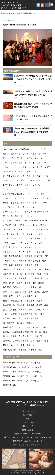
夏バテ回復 (29, 274)
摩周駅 (45, 292)
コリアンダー (19, 180)
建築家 (41, 283)
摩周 (30, 292)
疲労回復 (7, 318)
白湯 (26, 318)
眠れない (21, 323)
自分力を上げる (25, 336)
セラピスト (45, 198)
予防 (46, 256)
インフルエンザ (39, 163)
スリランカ (20, 198)
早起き (39, 301)
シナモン (7, 189)
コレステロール (33, 180)
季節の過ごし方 (41, 278)
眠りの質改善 (9, 323)
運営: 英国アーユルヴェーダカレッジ (27, 441)
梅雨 (46, 305)
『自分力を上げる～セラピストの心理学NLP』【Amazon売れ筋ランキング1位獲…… (32, 131)
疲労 (42, 314)
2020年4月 (7, 380)
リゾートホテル (10, 247)
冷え (28, 269)
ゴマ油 (20, 185)
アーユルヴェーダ (11, 158)
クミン (35, 171)
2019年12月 (8, 385)
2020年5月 (34, 376)
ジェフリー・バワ (20, 189)
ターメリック (28, 207)
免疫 (36, 265)
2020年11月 (8, 371)
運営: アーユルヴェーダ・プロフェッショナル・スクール (27, 437)
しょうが (41, 149)
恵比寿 (33, 287)
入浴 (19, 269)
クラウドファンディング (14, 176)
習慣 (45, 332)
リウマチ (28, 243)
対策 (5, 283)
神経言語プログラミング (14, 327)
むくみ (25, 154)
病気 (15, 318)
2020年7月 (21, 376)
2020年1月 (34, 380)
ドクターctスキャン (11, 220)
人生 (15, 260)
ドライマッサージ (30, 220)
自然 (32, 341)
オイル (14, 167)
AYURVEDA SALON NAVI (11, 4)
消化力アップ (42, 309)
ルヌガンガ (20, 252)
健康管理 (19, 265)
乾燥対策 (38, 256)
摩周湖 (37, 292)
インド (27, 163)
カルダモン (8, 171)
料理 (5, 296)
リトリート (39, 247)
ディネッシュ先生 (11, 216)
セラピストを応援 (11, 202)
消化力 (31, 309)
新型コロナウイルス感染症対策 (22, 296)
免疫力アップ (9, 269)
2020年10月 (23, 371)
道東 (23, 345)
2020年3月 (21, 380)
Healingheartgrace (10, 149)
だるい (6, 154)
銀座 (28, 345)
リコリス (38, 243)
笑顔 (44, 327)
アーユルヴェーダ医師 (13, 163)
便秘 (5, 265)
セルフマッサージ (40, 202)
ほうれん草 (16, 154)
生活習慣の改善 (25, 314)
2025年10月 (35, 363)
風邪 (34, 345)
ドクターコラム (27, 422)
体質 (44, 260)
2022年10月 (8, 367)
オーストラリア (43, 167)
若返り (6, 345)
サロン (27, 185)
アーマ (45, 154)
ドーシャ (44, 220)
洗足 (5, 309)
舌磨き (39, 341)
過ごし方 (15, 345)
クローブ (30, 176)
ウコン (6, 167)
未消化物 (30, 305)
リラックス (8, 252)
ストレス (30, 194)
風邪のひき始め (10, 350)
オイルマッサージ (26, 167)
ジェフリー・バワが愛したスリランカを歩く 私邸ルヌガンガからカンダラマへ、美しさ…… (33, 79)
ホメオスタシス (10, 238)
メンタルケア (36, 238)
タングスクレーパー (12, 207)
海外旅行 (23, 309)
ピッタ (6, 234)
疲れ (36, 314)
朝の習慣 (21, 305)
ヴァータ (30, 252)
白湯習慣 (34, 318)
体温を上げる (34, 260)
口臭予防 (7, 274)
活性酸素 (13, 309)
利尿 (34, 269)
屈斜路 (20, 283)
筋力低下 (7, 332)
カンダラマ (20, 171)
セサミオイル (32, 198)
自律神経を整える (20, 341)
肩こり (6, 336)
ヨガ (46, 238)
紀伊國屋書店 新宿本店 (23, 332)
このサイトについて (27, 411)
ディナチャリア (41, 211)
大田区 (39, 274)
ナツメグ (7, 225)
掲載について (27, 426)
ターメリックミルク (12, 211)
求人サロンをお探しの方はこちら (27, 445)
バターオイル (9, 229)
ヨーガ (20, 243)
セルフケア (25, 202)
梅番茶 (39, 305)
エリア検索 (27, 415)
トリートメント (27, 216)
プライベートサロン (35, 234)
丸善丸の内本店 (16, 256)
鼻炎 (40, 350)
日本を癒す (29, 301)
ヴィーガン (41, 252)
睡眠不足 (30, 323)
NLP (33, 149)
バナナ (20, 229)
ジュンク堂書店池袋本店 (14, 194)
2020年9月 (36, 371)
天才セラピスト (10, 278)
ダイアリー (27, 211)
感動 (40, 287)
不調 (5, 256)
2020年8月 (7, 376)
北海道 (47, 269)
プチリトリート (18, 234)
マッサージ (23, 238)
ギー (28, 171)
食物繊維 (23, 350)
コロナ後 (46, 180)
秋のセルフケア (33, 327)
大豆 (46, 274)
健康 (11, 265)
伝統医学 (23, 260)
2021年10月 (36, 367)
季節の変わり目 (25, 278)
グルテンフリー (43, 176)
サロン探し (37, 185)
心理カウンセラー (20, 287)
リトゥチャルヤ (25, 247)
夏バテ (20, 274)
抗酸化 (18, 292)
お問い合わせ (27, 430)
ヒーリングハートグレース (36, 229)
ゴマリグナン (9, 185)
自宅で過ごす (40, 336)
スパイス (40, 194)
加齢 (40, 269)
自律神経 (7, 341)
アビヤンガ (35, 154)
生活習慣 (13, 314)
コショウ (7, 180)
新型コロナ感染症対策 (13, 301)
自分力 (14, 336)
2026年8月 (7, 363)
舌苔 (46, 341)
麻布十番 (32, 350)
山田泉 (27, 283)
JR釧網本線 (24, 149)
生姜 (5, 314)
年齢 (34, 283)
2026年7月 (21, 363)
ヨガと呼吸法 (9, 243)
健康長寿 (28, 265)
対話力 (12, 283)
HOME (3, 13)
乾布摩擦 (28, 256)
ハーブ (31, 225)
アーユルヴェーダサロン (31, 158)
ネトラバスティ (20, 225)
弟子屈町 (7, 287)
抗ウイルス (8, 292)
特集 (27, 419)
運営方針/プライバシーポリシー (27, 434)
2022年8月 (22, 367)
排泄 (25, 292)
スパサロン (8, 198)
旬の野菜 (7, 305)
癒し (21, 318)
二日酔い (7, 260)
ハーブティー (42, 225)
